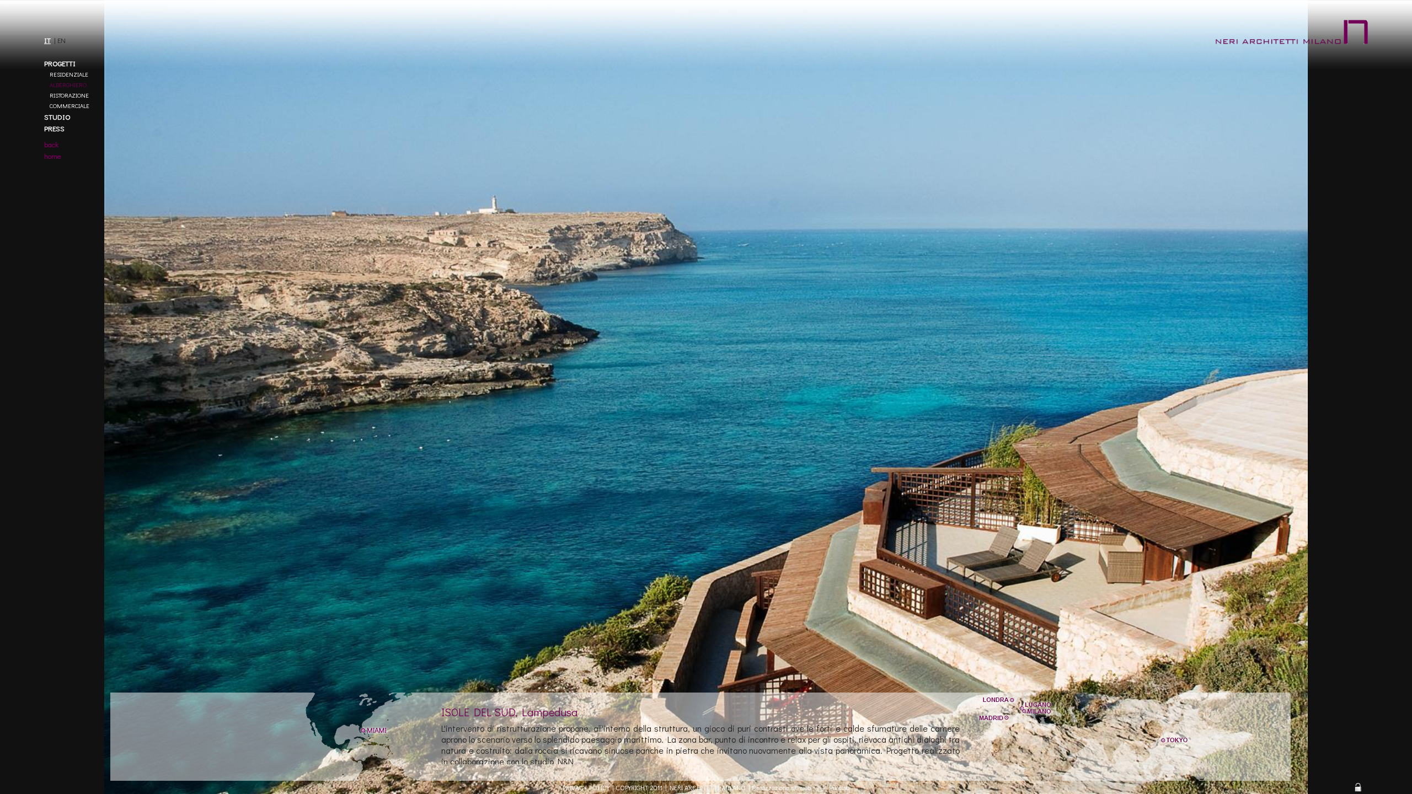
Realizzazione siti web (781, 787)
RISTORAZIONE (69, 95)
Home (52, 155)
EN (61, 40)
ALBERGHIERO (68, 85)
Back (51, 144)
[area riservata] (1358, 787)
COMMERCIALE (69, 105)
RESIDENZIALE (69, 74)
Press (54, 128)
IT (47, 40)
